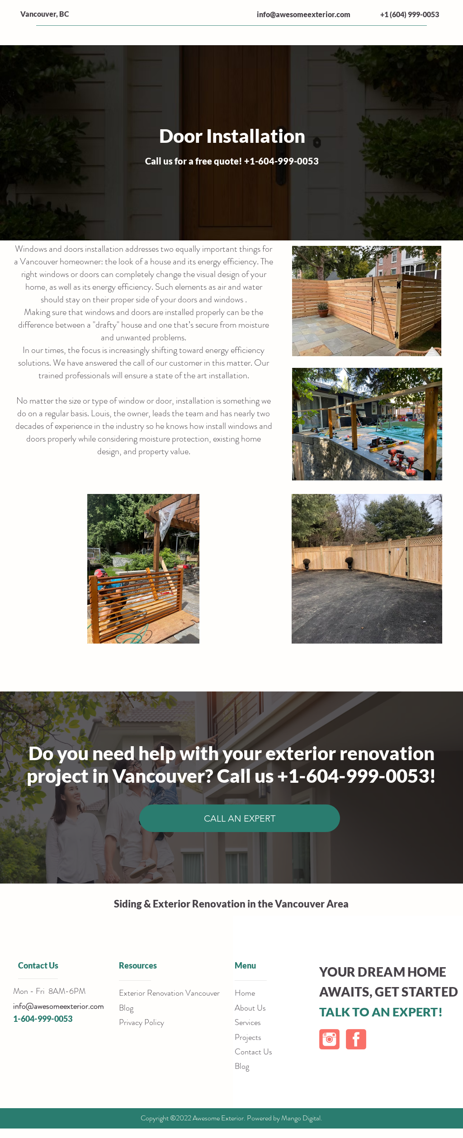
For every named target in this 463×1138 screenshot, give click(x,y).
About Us (250, 1008)
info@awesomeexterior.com (303, 14)
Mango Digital (301, 1118)
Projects (248, 1037)
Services (248, 1022)
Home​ (245, 993)
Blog (242, 1066)
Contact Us (253, 1052)
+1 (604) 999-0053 (409, 14)
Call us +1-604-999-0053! (326, 775)
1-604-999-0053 (42, 1019)
